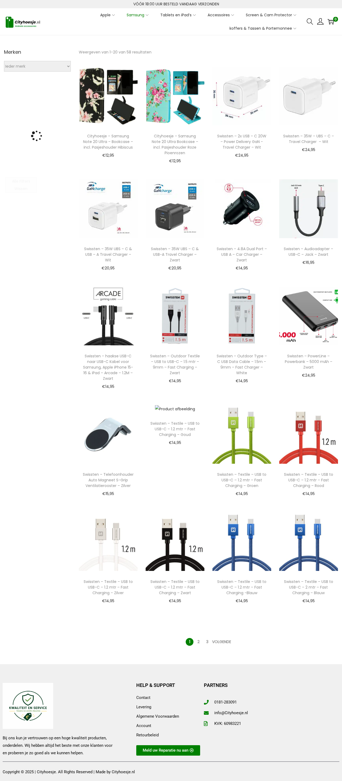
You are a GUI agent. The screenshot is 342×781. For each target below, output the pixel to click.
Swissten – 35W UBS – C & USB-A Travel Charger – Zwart (175, 254)
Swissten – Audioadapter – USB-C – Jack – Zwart (308, 251)
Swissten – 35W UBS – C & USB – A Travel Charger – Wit (108, 254)
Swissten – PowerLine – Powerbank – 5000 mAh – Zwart (308, 361)
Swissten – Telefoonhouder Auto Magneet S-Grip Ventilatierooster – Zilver (108, 480)
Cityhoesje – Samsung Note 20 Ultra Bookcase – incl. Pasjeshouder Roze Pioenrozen (175, 144)
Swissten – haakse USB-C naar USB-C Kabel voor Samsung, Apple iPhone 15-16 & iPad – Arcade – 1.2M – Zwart (108, 367)
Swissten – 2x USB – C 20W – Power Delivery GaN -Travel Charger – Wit (241, 141)
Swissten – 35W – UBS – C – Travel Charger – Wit (308, 138)
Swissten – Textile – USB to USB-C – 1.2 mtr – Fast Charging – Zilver (108, 587)
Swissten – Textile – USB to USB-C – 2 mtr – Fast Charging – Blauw (308, 587)
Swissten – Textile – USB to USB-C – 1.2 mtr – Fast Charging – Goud (175, 429)
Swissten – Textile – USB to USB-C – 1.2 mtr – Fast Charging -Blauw (241, 587)
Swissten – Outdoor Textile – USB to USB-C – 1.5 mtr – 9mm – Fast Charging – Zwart (175, 364)
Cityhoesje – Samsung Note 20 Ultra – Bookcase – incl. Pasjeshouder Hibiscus (108, 141)
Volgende (221, 641)
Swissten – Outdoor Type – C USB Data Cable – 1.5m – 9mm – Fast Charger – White (242, 364)
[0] (331, 21)
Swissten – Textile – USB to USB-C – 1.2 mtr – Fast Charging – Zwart (175, 587)
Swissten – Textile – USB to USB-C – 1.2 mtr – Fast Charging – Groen (241, 480)
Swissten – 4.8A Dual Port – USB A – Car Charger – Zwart (242, 254)
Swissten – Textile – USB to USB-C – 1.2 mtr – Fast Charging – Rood (308, 480)
